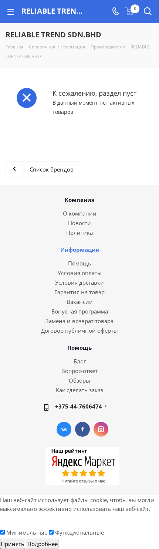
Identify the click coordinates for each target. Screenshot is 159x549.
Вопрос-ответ (79, 371)
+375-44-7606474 (78, 406)
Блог (80, 361)
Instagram (101, 429)
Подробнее (42, 544)
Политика (79, 232)
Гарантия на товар (79, 292)
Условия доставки (79, 282)
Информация (79, 249)
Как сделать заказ (79, 390)
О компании (80, 213)
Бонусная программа (79, 311)
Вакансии (80, 301)
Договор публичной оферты (79, 330)
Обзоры (79, 380)
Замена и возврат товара (79, 321)
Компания (80, 199)
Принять (12, 544)
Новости (79, 223)
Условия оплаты (80, 273)
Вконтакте (64, 429)
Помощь (79, 263)
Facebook (82, 429)
